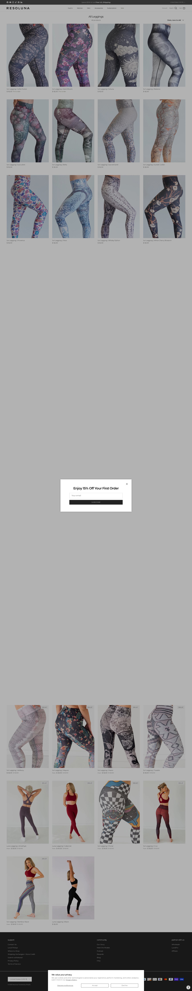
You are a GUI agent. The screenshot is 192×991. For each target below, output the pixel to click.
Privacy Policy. (71, 980)
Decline (124, 985)
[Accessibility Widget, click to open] (188, 987)
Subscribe (96, 502)
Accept (95, 985)
